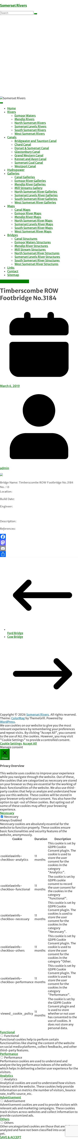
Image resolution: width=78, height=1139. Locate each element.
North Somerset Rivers (30, 123)
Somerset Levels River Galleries (36, 195)
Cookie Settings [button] (11, 743)
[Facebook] (39, 537)
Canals (12, 137)
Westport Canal (25, 166)
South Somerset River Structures (37, 260)
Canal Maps (22, 210)
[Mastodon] (39, 542)
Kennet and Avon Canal (30, 159)
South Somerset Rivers (30, 130)
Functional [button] (7, 1032)
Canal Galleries (25, 177)
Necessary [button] (7, 813)
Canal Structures (26, 238)
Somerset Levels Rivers (30, 126)
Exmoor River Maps (28, 213)
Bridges (12, 235)
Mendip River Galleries (30, 184)
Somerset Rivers (13, 5)
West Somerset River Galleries (35, 202)
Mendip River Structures (31, 246)
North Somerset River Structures (37, 253)
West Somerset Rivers (30, 133)
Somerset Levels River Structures (37, 257)
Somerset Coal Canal (29, 162)
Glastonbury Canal (27, 152)
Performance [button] (9, 1054)
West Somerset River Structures (36, 264)
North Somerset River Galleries (36, 191)
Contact (12, 271)
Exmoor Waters (25, 115)
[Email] (39, 548)
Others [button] (4, 1119)
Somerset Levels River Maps (34, 224)
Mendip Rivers (24, 119)
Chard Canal (23, 144)
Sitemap (13, 275)
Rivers (11, 112)
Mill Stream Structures (30, 249)
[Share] (39, 554)
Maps (11, 206)
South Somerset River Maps (34, 228)
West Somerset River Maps (33, 231)
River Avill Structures (14, 281)
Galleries (13, 173)
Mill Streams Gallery (28, 188)
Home (11, 108)
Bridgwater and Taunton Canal (36, 141)
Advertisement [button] (10, 1097)
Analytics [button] (6, 1075)
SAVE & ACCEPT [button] (10, 1137)
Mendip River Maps (28, 217)
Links (11, 267)
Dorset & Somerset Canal (32, 148)
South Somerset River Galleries (36, 199)
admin (4, 468)
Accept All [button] (30, 743)
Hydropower (15, 170)
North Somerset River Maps (34, 220)
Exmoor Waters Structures (33, 242)
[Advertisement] (39, 56)
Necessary (11, 816)
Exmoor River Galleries (30, 181)
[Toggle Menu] (1, 102)
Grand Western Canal (29, 155)
